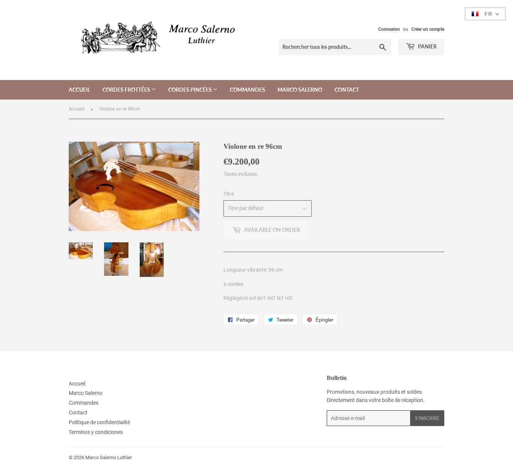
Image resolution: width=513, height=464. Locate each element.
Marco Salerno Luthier (108, 457)
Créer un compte (427, 29)
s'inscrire (427, 418)
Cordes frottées (127, 89)
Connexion (389, 29)
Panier (427, 46)
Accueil (79, 89)
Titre (228, 194)
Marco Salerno (300, 89)
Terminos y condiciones (96, 432)
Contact (347, 89)
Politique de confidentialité (99, 422)
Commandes (247, 89)
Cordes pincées (190, 89)
